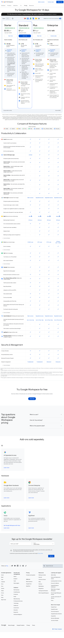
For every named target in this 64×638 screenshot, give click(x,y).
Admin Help (53, 575)
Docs (2, 586)
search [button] (44, 566)
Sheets (2, 588)
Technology (16, 603)
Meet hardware (29, 581)
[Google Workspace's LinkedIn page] (17, 566)
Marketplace (41, 586)
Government (16, 607)
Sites (2, 595)
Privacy (28, 625)
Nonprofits (16, 612)
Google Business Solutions (56, 613)
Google (3, 625)
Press (52, 600)
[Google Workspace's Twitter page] (12, 566)
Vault (15, 580)
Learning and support (56, 572)
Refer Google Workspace (44, 592)
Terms (33, 625)
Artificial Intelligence (18, 614)
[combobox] (43, 544)
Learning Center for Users (56, 580)
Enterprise (16, 594)
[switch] (60, 18)
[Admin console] (41, 1)
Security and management (17, 573)
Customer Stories (42, 579)
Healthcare (16, 605)
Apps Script (3, 599)
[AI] (21, 5)
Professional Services (18, 601)
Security (40, 577)
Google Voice (28, 583)
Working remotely (42, 575)
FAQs (40, 581)
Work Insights (16, 583)
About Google (11, 625)
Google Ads (53, 616)
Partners (40, 583)
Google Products (20, 625)
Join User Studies (54, 620)
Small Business (17, 592)
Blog (7, 565)
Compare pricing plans (30, 575)
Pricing (27, 572)
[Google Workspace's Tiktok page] (26, 566)
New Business (16, 589)
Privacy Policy (40, 553)
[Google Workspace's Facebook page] (23, 566)
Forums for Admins (55, 583)
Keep (2, 597)
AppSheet (28, 586)
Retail (15, 596)
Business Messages (55, 618)
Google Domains (54, 609)
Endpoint (15, 578)
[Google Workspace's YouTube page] (15, 566)
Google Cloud (53, 607)
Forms (2, 592)
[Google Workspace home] (7, 2)
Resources (41, 572)
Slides (2, 590)
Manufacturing (17, 598)
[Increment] (10, 17)
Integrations (41, 588)
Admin (15, 576)
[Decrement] (10, 19)
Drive (2, 583)
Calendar (3, 581)
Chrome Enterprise (55, 611)
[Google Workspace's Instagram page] (20, 566)
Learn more (6, 467)
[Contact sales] (50, 1)
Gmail (2, 575)
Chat (2, 579)
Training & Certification (43, 590)
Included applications (6, 572)
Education (16, 610)
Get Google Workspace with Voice (12, 525)
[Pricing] (25, 5)
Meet (2, 577)
